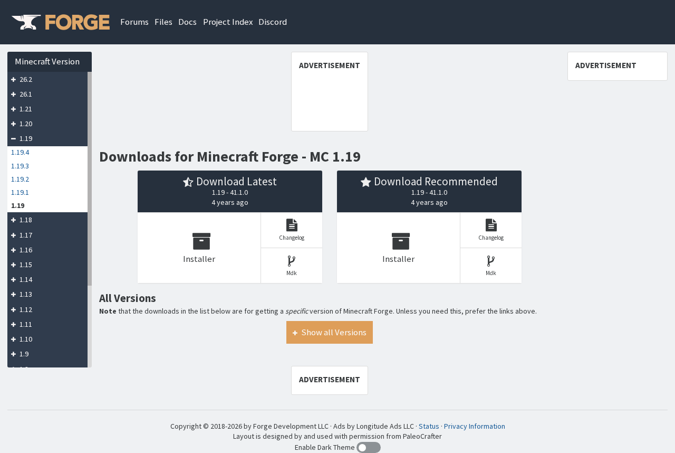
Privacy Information (474, 426)
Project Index (228, 21)
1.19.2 (20, 179)
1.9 (23, 354)
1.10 (25, 339)
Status (429, 426)
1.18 (25, 220)
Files (163, 21)
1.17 (25, 235)
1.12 (25, 309)
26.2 (25, 79)
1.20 (25, 123)
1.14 (25, 279)
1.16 (25, 249)
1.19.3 (20, 166)
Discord (272, 21)
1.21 (25, 109)
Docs (187, 21)
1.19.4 (20, 152)
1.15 (25, 264)
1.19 (25, 139)
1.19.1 (20, 192)
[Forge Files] (60, 21)
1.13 (25, 294)
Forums (134, 21)
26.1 (25, 94)
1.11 (25, 324)
